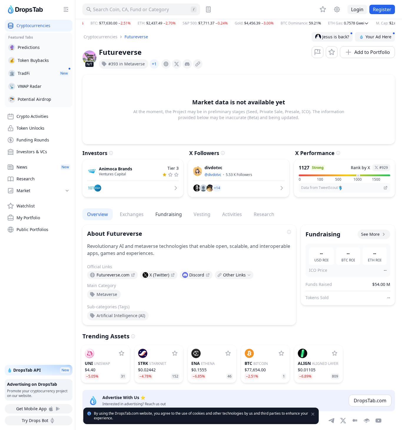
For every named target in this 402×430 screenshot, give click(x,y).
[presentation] (166, 64)
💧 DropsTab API (38, 370)
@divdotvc (213, 174)
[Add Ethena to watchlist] (228, 353)
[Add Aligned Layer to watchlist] (334, 353)
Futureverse (136, 36)
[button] (238, 23)
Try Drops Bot (35, 420)
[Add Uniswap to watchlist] (121, 353)
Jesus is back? (335, 36)
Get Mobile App (31, 408)
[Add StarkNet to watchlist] (175, 353)
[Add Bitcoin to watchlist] (281, 353)
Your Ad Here (378, 36)
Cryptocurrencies (100, 36)
